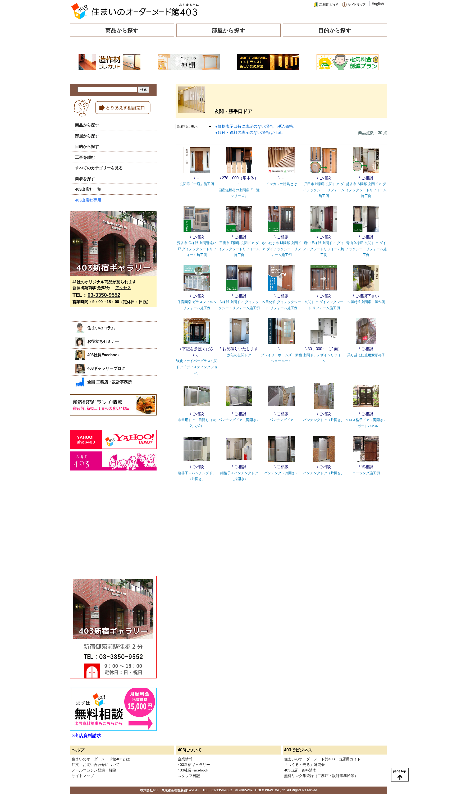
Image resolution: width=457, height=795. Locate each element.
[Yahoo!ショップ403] (113, 447)
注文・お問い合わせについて (96, 764)
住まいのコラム (101, 328)
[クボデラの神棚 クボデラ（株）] (189, 68)
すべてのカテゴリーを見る (99, 168)
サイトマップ (83, 776)
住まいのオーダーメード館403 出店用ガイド (322, 759)
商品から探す (122, 30)
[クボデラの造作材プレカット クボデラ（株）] (109, 68)
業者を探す (85, 178)
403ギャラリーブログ (106, 368)
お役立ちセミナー (103, 341)
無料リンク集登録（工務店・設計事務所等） (321, 776)
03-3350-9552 (104, 295)
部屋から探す (228, 30)
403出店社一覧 (88, 189)
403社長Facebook (103, 355)
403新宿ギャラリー (194, 764)
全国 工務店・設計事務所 (109, 382)
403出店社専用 (88, 200)
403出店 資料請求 (300, 770)
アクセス (123, 287)
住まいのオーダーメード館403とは (101, 759)
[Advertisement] (109, 529)
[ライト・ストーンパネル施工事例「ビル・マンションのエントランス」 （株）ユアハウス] (268, 68)
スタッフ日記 (189, 776)
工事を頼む (85, 157)
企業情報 (185, 759)
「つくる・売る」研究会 (304, 764)
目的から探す (335, 30)
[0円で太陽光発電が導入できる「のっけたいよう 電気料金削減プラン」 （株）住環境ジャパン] (347, 68)
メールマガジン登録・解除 (94, 770)
